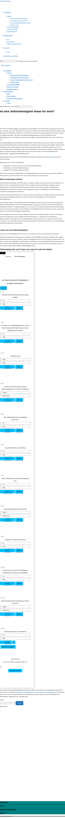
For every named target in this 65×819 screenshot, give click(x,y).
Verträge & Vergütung (13, 87)
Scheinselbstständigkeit (13, 84)
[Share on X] (11, 665)
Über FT (3, 813)
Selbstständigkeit (8, 91)
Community (6, 101)
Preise (50, 157)
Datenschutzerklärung (8, 809)
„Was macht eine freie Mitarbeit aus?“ (47, 692)
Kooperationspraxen (12, 89)
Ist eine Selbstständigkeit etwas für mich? (21, 80)
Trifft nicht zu (6, 516)
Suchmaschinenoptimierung (14, 98)
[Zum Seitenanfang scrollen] (0, 818)
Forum (8, 103)
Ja (3, 300)
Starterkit (9, 73)
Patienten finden (14, 82)
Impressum (4, 802)
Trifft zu (5, 512)
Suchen (2, 700)
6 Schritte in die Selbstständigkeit (19, 75)
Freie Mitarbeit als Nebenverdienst (19, 77)
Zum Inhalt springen (5, 1)
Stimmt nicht (6, 396)
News (8, 94)
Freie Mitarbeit (7, 70)
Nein (4, 304)
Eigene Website (11, 96)
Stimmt (5, 392)
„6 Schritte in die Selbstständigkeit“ (25, 692)
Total (4, 359)
